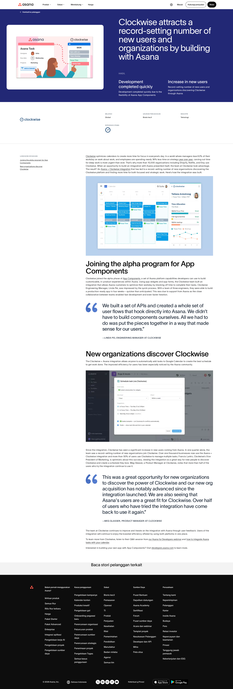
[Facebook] (112, 682)
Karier (165, 610)
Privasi (166, 645)
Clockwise (91, 156)
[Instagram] (107, 682)
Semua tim (109, 662)
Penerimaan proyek (83, 648)
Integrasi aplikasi (53, 634)
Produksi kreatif (81, 605)
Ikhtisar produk (52, 598)
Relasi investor (170, 631)
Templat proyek (140, 631)
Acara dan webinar (142, 626)
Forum (136, 616)
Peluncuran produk (83, 629)
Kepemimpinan (170, 600)
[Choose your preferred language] (171, 5)
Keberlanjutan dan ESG (174, 658)
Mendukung (76, 5)
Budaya (166, 621)
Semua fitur (50, 603)
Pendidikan (109, 641)
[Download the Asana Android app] (179, 682)
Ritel (106, 631)
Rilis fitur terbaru (53, 608)
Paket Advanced (53, 624)
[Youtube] (117, 682)
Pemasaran (109, 600)
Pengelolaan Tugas (83, 653)
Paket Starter (51, 619)
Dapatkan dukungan (143, 600)
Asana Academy (141, 605)
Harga (90, 5)
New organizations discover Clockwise (31, 167)
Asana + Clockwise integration (115, 169)
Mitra (135, 647)
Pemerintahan (110, 636)
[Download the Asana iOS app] (161, 682)
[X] (98, 682)
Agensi (107, 657)
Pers (165, 626)
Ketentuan (132, 682)
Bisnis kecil (109, 595)
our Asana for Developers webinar (165, 539)
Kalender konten (82, 600)
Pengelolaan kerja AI (55, 640)
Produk (46, 5)
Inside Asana (169, 616)
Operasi (108, 605)
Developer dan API (142, 641)
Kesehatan (109, 626)
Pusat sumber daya (142, 621)
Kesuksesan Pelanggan (144, 636)
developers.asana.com (163, 548)
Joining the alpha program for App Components (34, 161)
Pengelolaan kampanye (85, 595)
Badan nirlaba (110, 652)
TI (105, 610)
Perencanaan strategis (85, 643)
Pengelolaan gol (82, 610)
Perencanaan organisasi (86, 624)
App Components (131, 278)
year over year (186, 159)
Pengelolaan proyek (54, 645)
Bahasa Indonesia (79, 682)
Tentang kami (169, 595)
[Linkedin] (102, 682)
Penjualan (109, 621)
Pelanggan (168, 605)
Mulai (212, 5)
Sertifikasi (138, 610)
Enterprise (50, 629)
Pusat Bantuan (140, 595)
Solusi (59, 5)
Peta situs (138, 652)
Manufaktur (109, 647)
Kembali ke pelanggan (31, 12)
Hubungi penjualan (196, 5)
